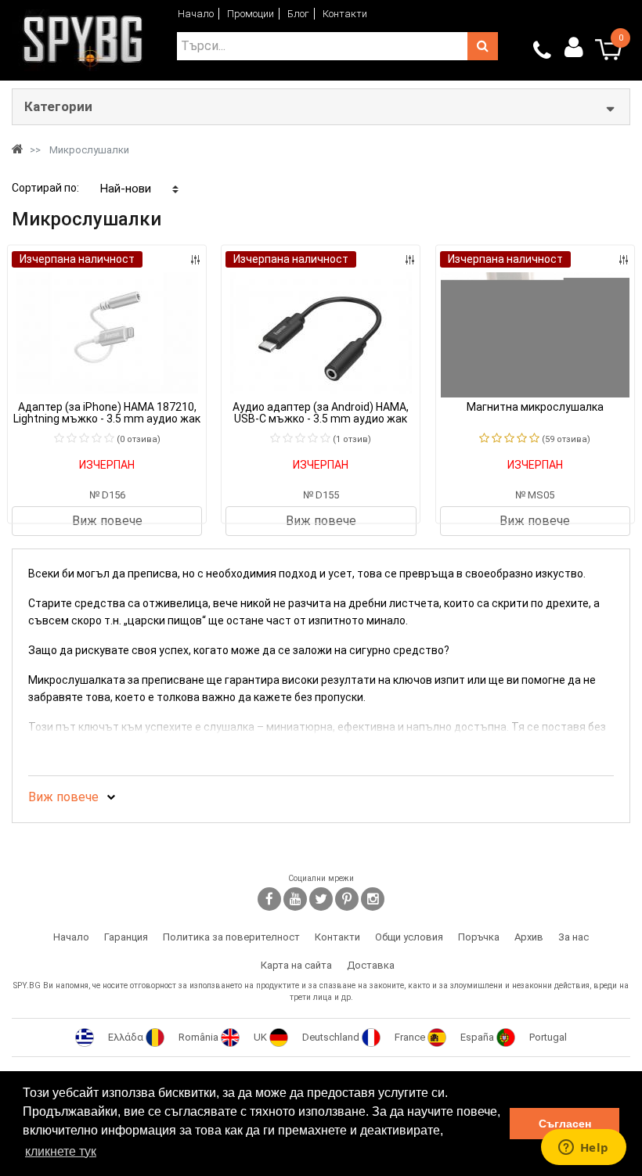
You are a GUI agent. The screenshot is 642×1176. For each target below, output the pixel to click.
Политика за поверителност (231, 937)
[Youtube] (295, 899)
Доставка (371, 965)
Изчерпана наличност (77, 259)
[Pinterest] (347, 899)
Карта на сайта (296, 965)
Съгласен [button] (565, 1123)
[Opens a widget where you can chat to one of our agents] (583, 1148)
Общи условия (409, 937)
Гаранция (126, 937)
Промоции (250, 14)
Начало (196, 14)
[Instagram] (372, 899)
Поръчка (479, 937)
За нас (573, 937)
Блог (298, 14)
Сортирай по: (45, 188)
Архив (528, 937)
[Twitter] (321, 899)
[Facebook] (269, 899)
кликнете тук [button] (60, 1151)
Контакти (345, 14)
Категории (58, 106)
